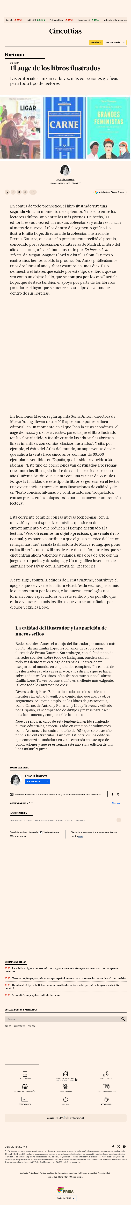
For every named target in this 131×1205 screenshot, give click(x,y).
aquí (80, 836)
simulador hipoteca (65, 1079)
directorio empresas (106, 1091)
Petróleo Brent (56, 20)
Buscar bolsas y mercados (21, 1009)
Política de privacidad (87, 1173)
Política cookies (47, 1173)
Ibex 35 (9, 20)
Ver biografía (33, 781)
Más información (18, 836)
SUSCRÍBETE (96, 42)
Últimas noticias (15, 962)
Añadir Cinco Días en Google (111, 192)
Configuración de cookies (66, 1173)
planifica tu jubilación (24, 1091)
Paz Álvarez (65, 179)
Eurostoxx (19, 1026)
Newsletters (63, 1177)
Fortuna (14, 55)
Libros (59, 820)
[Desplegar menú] (7, 31)
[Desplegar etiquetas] (119, 820)
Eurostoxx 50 (84, 20)
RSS (55, 1177)
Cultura (14, 63)
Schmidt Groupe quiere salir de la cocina (36, 995)
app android (106, 1104)
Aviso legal (34, 1173)
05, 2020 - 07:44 (69, 183)
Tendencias (16, 820)
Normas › (116, 803)
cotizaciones (25, 1104)
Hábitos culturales (44, 820)
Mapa (50, 1177)
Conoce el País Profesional (66, 1118)
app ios (65, 1104)
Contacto (24, 1173)
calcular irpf (25, 1079)
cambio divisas (65, 1091)
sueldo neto (106, 1079)
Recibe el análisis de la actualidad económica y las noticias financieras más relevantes (58, 794)
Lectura (28, 820)
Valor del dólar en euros (115, 20)
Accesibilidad (104, 1173)
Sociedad (80, 820)
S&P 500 (31, 20)
